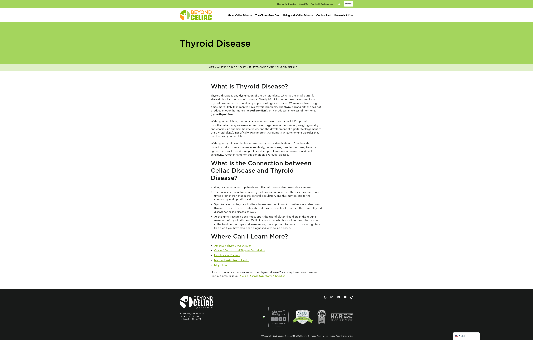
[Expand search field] (340, 4)
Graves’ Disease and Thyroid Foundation (239, 250)
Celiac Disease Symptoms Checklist (262, 276)
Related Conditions (261, 67)
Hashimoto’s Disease (227, 255)
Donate (348, 3)
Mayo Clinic (221, 265)
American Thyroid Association (233, 246)
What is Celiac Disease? (231, 67)
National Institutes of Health (231, 260)
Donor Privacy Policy (332, 336)
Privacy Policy (315, 336)
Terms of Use (347, 336)
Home (211, 67)
